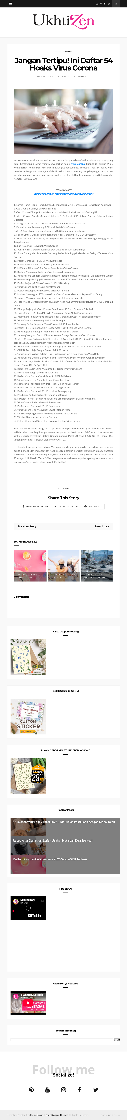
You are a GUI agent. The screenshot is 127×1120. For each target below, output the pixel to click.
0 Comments (80, 76)
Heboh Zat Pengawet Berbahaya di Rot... (96, 576)
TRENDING (67, 51)
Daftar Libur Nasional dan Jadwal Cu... (30, 576)
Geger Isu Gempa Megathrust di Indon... (64, 576)
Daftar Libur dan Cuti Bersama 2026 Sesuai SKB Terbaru (50, 859)
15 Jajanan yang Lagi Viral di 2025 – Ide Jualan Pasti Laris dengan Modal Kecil (64, 822)
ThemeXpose (36, 1114)
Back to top (109, 1115)
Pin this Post (96, 506)
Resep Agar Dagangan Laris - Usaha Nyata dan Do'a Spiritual (52, 840)
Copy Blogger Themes (57, 1114)
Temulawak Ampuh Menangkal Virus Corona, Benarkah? (63, 193)
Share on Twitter (69, 506)
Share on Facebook (37, 506)
